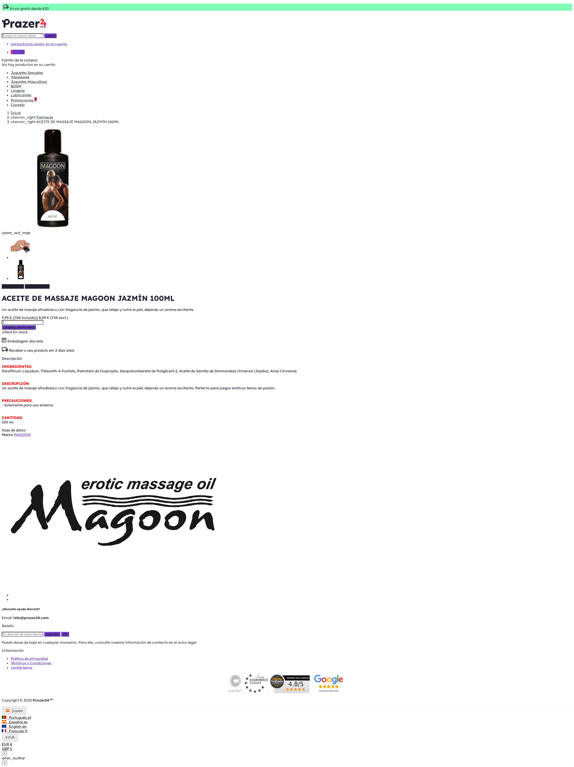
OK (65, 634)
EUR (7, 744)
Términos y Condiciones (31, 663)
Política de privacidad (29, 658)
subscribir (52, 634)
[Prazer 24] (24, 31)
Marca (7, 434)
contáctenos (22, 667)
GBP (7, 748)
